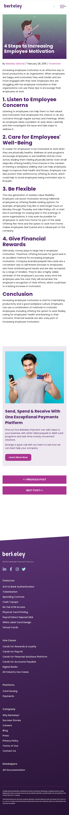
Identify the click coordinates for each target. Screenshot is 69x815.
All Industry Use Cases (16, 672)
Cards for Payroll (13, 651)
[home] (12, 6)
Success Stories (12, 720)
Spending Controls (13, 596)
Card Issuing (10, 691)
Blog (5, 730)
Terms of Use (10, 745)
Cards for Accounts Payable (19, 661)
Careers (7, 725)
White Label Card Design (17, 622)
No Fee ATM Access (14, 607)
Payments (8, 696)
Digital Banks (10, 666)
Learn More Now (18, 457)
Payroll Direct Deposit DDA (18, 617)
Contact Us (9, 750)
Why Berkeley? (11, 715)
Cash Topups (10, 602)
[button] (52, 6)
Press (6, 735)
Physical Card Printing (15, 612)
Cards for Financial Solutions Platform (25, 656)
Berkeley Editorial (15, 63)
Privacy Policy (10, 740)
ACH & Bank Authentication (18, 586)
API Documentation (14, 770)
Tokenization (10, 591)
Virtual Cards (10, 627)
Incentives (55, 63)
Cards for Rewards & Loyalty (19, 646)
